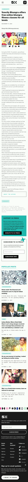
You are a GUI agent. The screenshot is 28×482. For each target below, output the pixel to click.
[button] (5, 2)
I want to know (10, 477)
